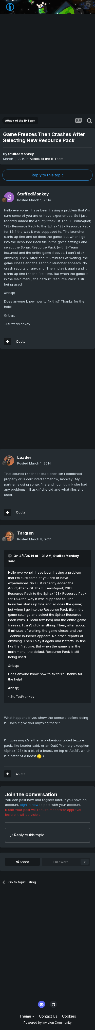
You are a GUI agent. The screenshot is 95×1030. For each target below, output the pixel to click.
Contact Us (48, 1016)
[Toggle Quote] (10, 556)
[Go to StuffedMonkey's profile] (9, 197)
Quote (21, 341)
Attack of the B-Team (46, 159)
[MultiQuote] (7, 341)
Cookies (69, 1016)
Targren (25, 533)
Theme (25, 1016)
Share (24, 862)
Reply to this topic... (29, 835)
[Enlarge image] (39, 756)
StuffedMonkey (21, 154)
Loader (24, 457)
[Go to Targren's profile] (9, 536)
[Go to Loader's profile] (9, 460)
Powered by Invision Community (48, 1022)
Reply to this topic (48, 175)
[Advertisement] (47, 64)
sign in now (29, 805)
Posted (34, 200)
